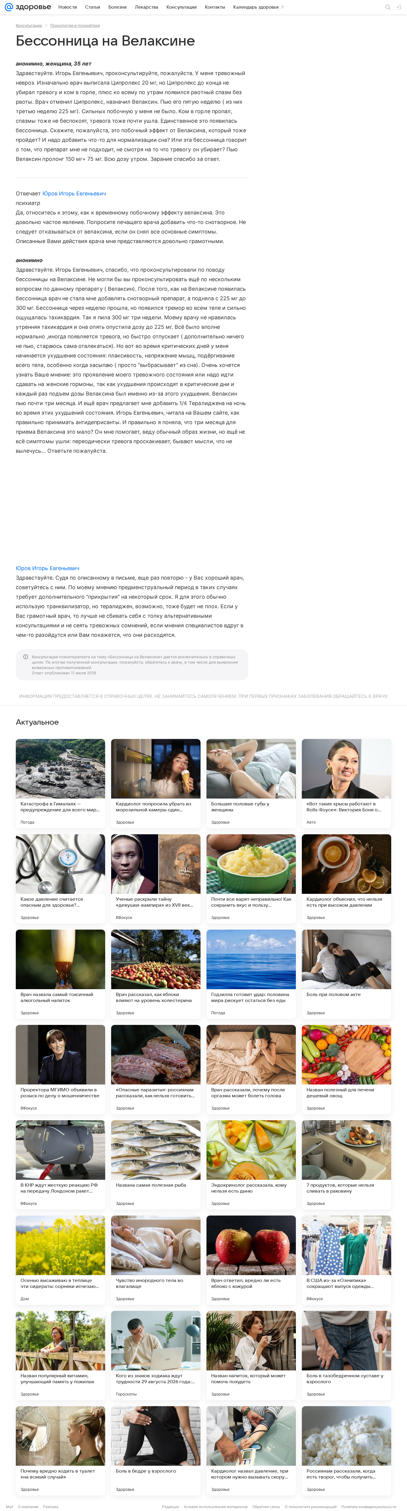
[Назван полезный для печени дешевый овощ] (346, 1069)
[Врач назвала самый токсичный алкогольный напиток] (60, 974)
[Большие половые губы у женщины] (251, 783)
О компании (28, 1506)
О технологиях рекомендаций (311, 1506)
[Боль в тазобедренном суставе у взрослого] (346, 1355)
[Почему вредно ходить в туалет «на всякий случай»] (60, 1451)
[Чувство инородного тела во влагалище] (156, 1260)
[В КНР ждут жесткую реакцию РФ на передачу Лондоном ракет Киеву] (60, 1165)
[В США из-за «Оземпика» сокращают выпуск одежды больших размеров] (346, 1260)
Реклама (50, 1506)
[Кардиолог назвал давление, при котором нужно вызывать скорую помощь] (251, 1451)
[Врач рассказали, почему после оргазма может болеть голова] (251, 1069)
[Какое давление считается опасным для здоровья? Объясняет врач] (60, 879)
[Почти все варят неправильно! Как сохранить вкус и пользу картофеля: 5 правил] (251, 879)
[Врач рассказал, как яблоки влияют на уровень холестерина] (156, 974)
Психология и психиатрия (75, 25)
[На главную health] (32, 7)
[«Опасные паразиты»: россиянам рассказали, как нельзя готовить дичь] (156, 1069)
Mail (9, 1506)
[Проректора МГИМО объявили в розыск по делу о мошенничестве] (60, 1069)
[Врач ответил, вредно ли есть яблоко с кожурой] (251, 1260)
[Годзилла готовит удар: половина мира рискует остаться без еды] (251, 974)
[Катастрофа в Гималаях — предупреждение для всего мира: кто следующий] (60, 783)
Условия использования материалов (216, 1506)
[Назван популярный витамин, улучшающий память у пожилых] (60, 1355)
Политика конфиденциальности (368, 1506)
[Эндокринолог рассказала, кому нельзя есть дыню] (251, 1165)
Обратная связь (266, 1506)
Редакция (170, 1506)
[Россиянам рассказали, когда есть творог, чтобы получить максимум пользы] (346, 1451)
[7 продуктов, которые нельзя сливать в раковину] (346, 1165)
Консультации (29, 25)
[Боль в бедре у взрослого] (156, 1451)
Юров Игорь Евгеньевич (74, 193)
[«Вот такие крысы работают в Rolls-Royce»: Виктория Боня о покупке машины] (346, 783)
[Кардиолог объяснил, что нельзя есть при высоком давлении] (346, 879)
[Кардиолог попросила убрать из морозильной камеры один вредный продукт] (156, 783)
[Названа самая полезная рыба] (156, 1165)
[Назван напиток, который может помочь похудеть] (251, 1355)
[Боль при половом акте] (346, 974)
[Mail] (9, 7)
